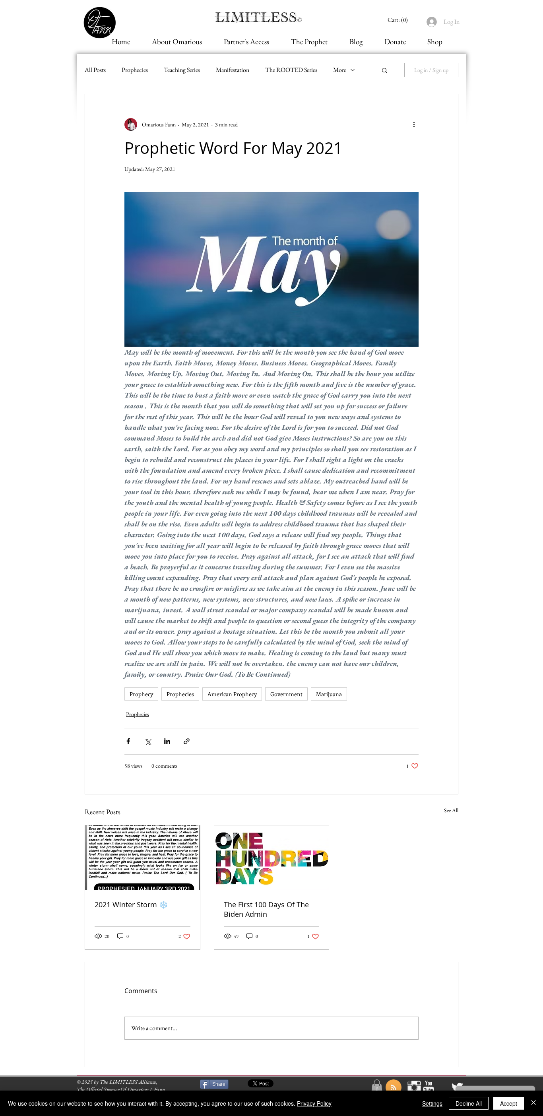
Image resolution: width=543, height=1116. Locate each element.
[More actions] (414, 124)
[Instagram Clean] (414, 1087)
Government (286, 694)
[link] (399, 19)
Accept (508, 1103)
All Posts (95, 70)
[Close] (533, 1103)
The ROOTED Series (291, 70)
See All (451, 810)
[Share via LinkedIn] (167, 741)
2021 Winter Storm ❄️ (131, 904)
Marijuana (329, 694)
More (339, 70)
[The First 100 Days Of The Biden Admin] (271, 857)
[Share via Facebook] (128, 741)
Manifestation (232, 70)
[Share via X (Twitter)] (147, 741)
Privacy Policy (314, 1103)
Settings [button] (432, 1103)
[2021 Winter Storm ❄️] (142, 857)
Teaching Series (182, 70)
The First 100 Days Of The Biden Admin (266, 909)
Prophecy (141, 694)
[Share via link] (186, 741)
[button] (384, 70)
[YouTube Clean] (428, 1087)
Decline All (469, 1103)
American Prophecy (232, 694)
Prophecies (135, 70)
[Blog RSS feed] (393, 1087)
